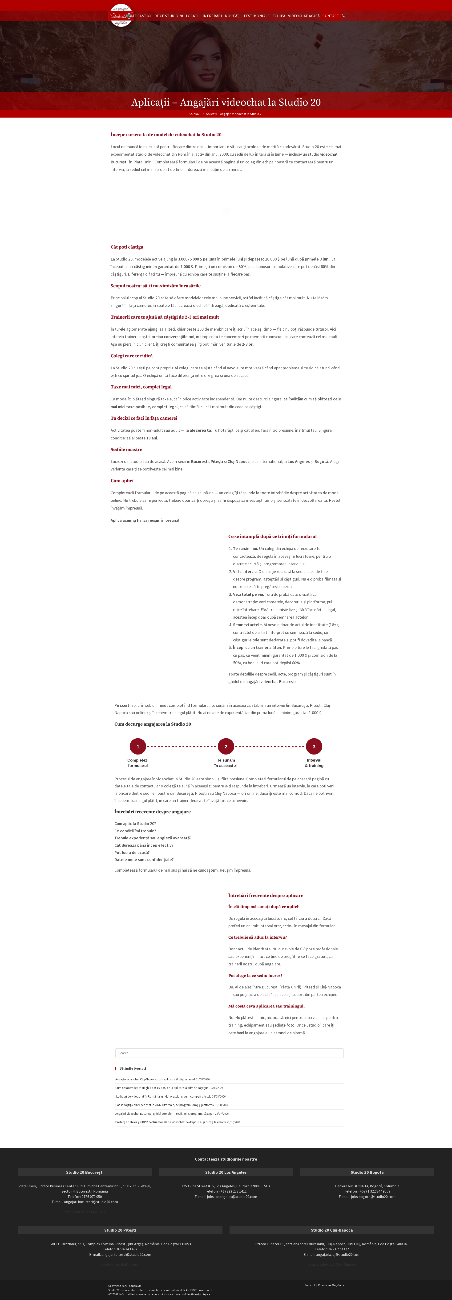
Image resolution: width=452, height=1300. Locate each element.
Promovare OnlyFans (331, 1285)
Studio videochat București (84, 1211)
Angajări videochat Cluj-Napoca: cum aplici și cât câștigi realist (155, 1079)
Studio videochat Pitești (120, 1264)
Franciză (310, 1285)
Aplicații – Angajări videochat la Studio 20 (234, 114)
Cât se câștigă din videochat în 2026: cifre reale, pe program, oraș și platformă (164, 1105)
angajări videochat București (271, 681)
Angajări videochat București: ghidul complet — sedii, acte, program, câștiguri (164, 1114)
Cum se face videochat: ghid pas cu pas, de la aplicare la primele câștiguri (162, 1088)
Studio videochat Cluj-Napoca (332, 1264)
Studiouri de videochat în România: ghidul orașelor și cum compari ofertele (163, 1096)
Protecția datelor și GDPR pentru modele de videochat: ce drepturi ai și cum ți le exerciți (170, 1122)
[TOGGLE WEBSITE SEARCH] (344, 16)
